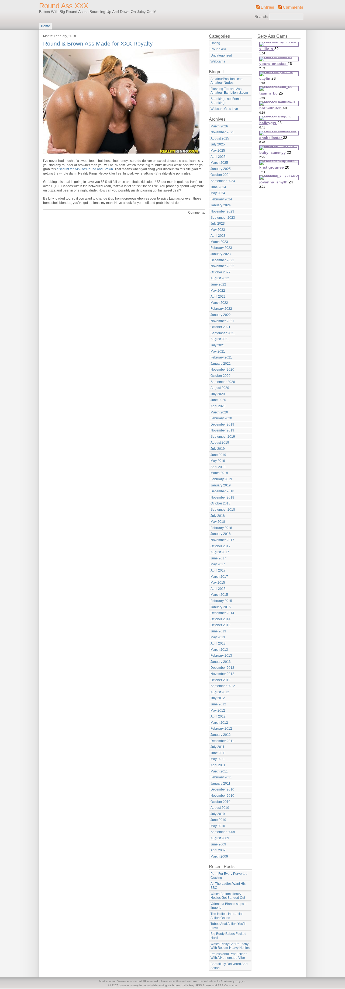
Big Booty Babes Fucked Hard (228, 936)
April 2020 (218, 406)
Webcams (218, 61)
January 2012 (221, 735)
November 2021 (222, 321)
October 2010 (220, 802)
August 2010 (220, 808)
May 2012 (218, 710)
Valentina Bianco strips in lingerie (229, 906)
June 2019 (218, 455)
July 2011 (218, 747)
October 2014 (220, 619)
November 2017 (222, 540)
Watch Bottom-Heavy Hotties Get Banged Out (228, 896)
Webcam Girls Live (224, 109)
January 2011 (220, 783)
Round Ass (218, 49)
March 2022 (219, 303)
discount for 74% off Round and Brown (85, 169)
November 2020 (222, 369)
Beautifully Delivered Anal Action (229, 966)
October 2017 (220, 546)
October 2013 (220, 625)
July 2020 (218, 394)
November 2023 (222, 211)
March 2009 (219, 856)
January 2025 (221, 169)
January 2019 (221, 485)
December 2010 (222, 789)
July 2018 (218, 516)
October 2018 (220, 503)
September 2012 (223, 686)
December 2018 (222, 491)
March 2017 (219, 577)
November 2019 (222, 430)
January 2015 (221, 607)
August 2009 (220, 838)
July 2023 (218, 223)
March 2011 (219, 771)
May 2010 (218, 826)
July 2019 (218, 449)
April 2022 (218, 296)
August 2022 (220, 278)
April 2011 (218, 765)
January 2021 (221, 363)
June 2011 (218, 753)
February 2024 (221, 199)
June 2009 (218, 844)
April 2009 (218, 850)
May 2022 (218, 290)
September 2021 (223, 333)
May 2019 (218, 461)
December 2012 (222, 668)
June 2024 (218, 187)
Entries (267, 7)
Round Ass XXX (63, 6)
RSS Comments (227, 985)
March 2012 (219, 723)
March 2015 (219, 595)
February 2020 (221, 418)
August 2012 (220, 692)
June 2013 (218, 631)
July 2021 (218, 345)
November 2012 (222, 674)
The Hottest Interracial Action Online (227, 916)
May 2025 (218, 150)
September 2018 (223, 509)
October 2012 (220, 680)
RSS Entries (203, 985)
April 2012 (218, 716)
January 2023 (221, 254)
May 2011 (218, 759)
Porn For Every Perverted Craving (229, 876)
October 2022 (220, 272)
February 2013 (221, 655)
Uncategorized (221, 55)
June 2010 (218, 820)
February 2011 (221, 777)
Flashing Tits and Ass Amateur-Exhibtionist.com (229, 91)
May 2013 (218, 637)
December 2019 (222, 424)
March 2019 (219, 473)
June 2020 (218, 400)
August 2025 (220, 138)
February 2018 (221, 528)
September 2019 (223, 436)
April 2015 (218, 589)
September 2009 (223, 832)
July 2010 (218, 814)
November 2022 (222, 266)
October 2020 (220, 376)
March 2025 (219, 163)
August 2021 (220, 339)
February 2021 (221, 357)
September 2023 (223, 218)
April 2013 (218, 643)
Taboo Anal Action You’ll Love (228, 926)
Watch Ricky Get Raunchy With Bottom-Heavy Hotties (230, 946)
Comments (293, 7)
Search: (261, 17)
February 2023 (221, 248)
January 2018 (221, 534)
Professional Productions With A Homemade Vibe (229, 956)
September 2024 (223, 181)
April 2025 (218, 157)
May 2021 (218, 351)
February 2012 (221, 728)
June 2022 (218, 284)
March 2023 (219, 242)
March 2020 (219, 412)
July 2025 (218, 144)
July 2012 (218, 698)
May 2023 (218, 230)
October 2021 (220, 327)
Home (45, 26)
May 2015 (218, 582)
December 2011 (222, 741)
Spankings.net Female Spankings (227, 101)
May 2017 (218, 564)
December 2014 (222, 613)
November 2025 (222, 132)
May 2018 (218, 522)
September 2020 (223, 382)
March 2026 (219, 126)
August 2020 (220, 388)
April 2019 (218, 467)
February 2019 (221, 479)
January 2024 (221, 205)
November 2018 (222, 497)
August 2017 (220, 552)
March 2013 (219, 650)
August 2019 (220, 442)
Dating (215, 43)
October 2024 (220, 175)
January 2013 (221, 662)
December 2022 (222, 260)
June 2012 (218, 704)
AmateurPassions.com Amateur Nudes (227, 81)
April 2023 (218, 236)
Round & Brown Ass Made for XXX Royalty (98, 43)
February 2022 (221, 309)
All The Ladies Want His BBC (228, 886)
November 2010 (222, 796)
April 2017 (218, 570)
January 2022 (221, 315)
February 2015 (221, 601)
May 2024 (218, 193)
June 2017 (218, 558)
